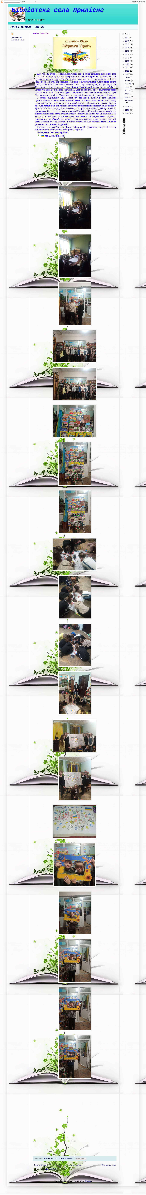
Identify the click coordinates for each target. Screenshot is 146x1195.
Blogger (88, 1181)
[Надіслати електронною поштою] (77, 1159)
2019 (127, 61)
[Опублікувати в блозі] (79, 1159)
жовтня (128, 97)
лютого (128, 80)
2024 (127, 107)
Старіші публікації (109, 1165)
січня (127, 77)
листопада (129, 100)
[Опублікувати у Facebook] (83, 1159)
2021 (127, 68)
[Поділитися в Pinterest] (85, 1159)
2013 (127, 41)
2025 (127, 110)
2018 (127, 58)
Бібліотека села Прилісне (58, 10)
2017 (127, 54)
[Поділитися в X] (81, 1159)
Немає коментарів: (66, 1158)
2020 (127, 64)
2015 (127, 48)
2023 (127, 74)
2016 (127, 51)
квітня (127, 87)
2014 (127, 44)
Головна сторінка (20, 27)
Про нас (39, 27)
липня (127, 94)
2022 (127, 71)
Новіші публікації (40, 1165)
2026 (127, 113)
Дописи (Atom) (51, 1169)
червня (128, 90)
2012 (127, 38)
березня (128, 84)
